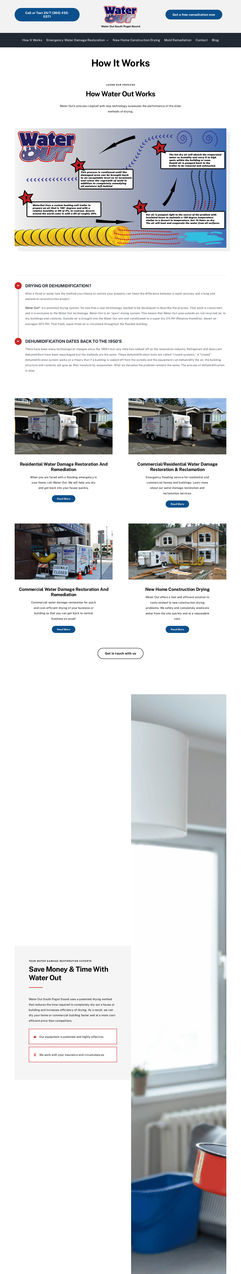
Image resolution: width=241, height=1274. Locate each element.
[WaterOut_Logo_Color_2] (120, 4)
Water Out (32, 308)
